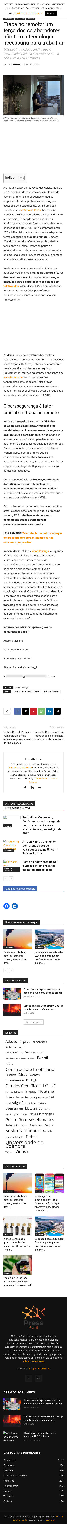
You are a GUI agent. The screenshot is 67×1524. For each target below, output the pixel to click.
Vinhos (22, 1151)
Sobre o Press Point (34, 1361)
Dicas (23, 1074)
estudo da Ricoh (31, 210)
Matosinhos (33, 1108)
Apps (22, 1047)
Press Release (13, 64)
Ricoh (37, 691)
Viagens (9, 1152)
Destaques (8, 18)
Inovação (22, 1097)
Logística (42, 1103)
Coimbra (10, 1064)
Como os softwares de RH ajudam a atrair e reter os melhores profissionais (39, 865)
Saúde (38, 1192)
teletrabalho (11, 286)
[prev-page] (5, 878)
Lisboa (32, 1103)
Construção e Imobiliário (29, 1069)
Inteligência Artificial (42, 1097)
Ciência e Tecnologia (9, 869)
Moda (47, 1108)
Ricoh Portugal (40, 551)
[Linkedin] (49, 711)
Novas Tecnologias (42, 1114)
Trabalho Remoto (51, 691)
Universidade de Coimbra (24, 1144)
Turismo (39, 947)
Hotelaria (46, 1091)
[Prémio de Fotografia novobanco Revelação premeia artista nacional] (17, 1265)
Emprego (30, 18)
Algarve (25, 1042)
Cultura (7, 1273)
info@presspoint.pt (39, 1368)
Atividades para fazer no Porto (20, 1058)
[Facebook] (17, 711)
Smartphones (36, 1125)
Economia (20, 18)
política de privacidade (28, 13)
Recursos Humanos (22, 691)
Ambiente (8, 947)
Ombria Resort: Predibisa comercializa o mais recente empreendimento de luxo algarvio (17, 738)
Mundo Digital (11, 1114)
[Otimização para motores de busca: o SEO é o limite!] (12, 1437)
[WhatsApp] (41, 711)
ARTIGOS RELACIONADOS (19, 803)
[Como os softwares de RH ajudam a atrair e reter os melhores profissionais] (12, 866)
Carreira (7, 826)
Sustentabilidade (22, 1130)
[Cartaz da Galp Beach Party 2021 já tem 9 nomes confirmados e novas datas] (12, 1010)
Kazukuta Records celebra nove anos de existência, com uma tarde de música (49, 736)
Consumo (10, 1074)
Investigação (15, 1102)
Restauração (11, 1125)
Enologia (31, 1080)
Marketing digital (14, 1108)
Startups (49, 1125)
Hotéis (9, 1097)
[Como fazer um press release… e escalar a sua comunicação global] (12, 994)
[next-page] (11, 878)
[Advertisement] (33, 148)
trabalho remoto (13, 377)
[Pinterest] (33, 711)
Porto (10, 1119)
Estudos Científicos (22, 1086)
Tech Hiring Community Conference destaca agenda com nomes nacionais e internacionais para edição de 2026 (42, 825)
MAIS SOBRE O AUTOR (17, 808)
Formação (30, 1091)
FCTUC (49, 1085)
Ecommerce (14, 1080)
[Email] (57, 711)
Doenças (34, 1074)
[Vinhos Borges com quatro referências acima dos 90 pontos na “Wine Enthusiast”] (17, 1226)
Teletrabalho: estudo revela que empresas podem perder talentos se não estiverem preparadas (32, 538)
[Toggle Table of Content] (20, 178)
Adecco (11, 1041)
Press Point (49, 1519)
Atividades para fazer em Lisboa (24, 1052)
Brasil (42, 1058)
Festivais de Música (14, 1092)
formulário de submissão (20, 767)
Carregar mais (32, 1022)
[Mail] (41, 788)
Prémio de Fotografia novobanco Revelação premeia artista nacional (17, 1282)
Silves (24, 1125)
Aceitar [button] (50, 13)
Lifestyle (8, 1234)
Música (24, 1114)
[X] (25, 711)
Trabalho (48, 1131)
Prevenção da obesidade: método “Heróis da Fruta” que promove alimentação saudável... (47, 1203)
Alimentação (40, 1042)
